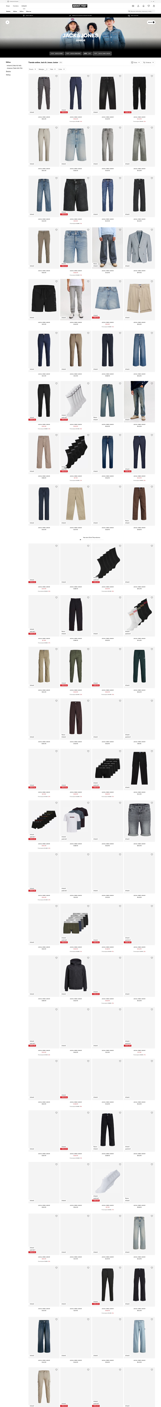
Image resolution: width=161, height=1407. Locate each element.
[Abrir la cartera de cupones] (133, 6)
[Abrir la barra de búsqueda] (129, 11)
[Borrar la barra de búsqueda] (154, 11)
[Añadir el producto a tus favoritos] (56, 76)
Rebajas (41, 69)
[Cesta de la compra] (154, 6)
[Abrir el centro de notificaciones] (143, 6)
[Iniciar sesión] (138, 6)
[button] (135, 62)
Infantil (24, 6)
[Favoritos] (149, 6)
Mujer (8, 6)
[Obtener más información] (44, 121)
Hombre (15, 6)
